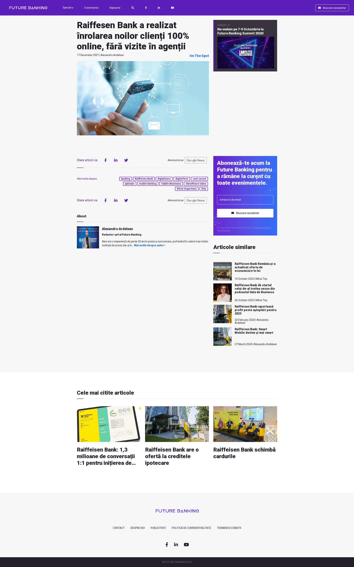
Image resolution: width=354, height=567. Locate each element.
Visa (203, 188)
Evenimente (91, 7)
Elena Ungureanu (187, 188)
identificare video (196, 183)
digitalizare (164, 179)
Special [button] (67, 7)
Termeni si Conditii (229, 527)
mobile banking (148, 183)
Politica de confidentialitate (191, 527)
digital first (181, 179)
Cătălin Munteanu (171, 183)
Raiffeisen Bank (144, 179)
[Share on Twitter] (126, 160)
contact (119, 527)
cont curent (199, 179)
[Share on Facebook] (105, 160)
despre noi (138, 527)
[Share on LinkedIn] (115, 160)
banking (125, 179)
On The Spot (199, 56)
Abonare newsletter (334, 7)
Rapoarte (115, 7)
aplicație (129, 183)
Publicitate (158, 527)
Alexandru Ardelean (117, 229)
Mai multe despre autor (149, 245)
